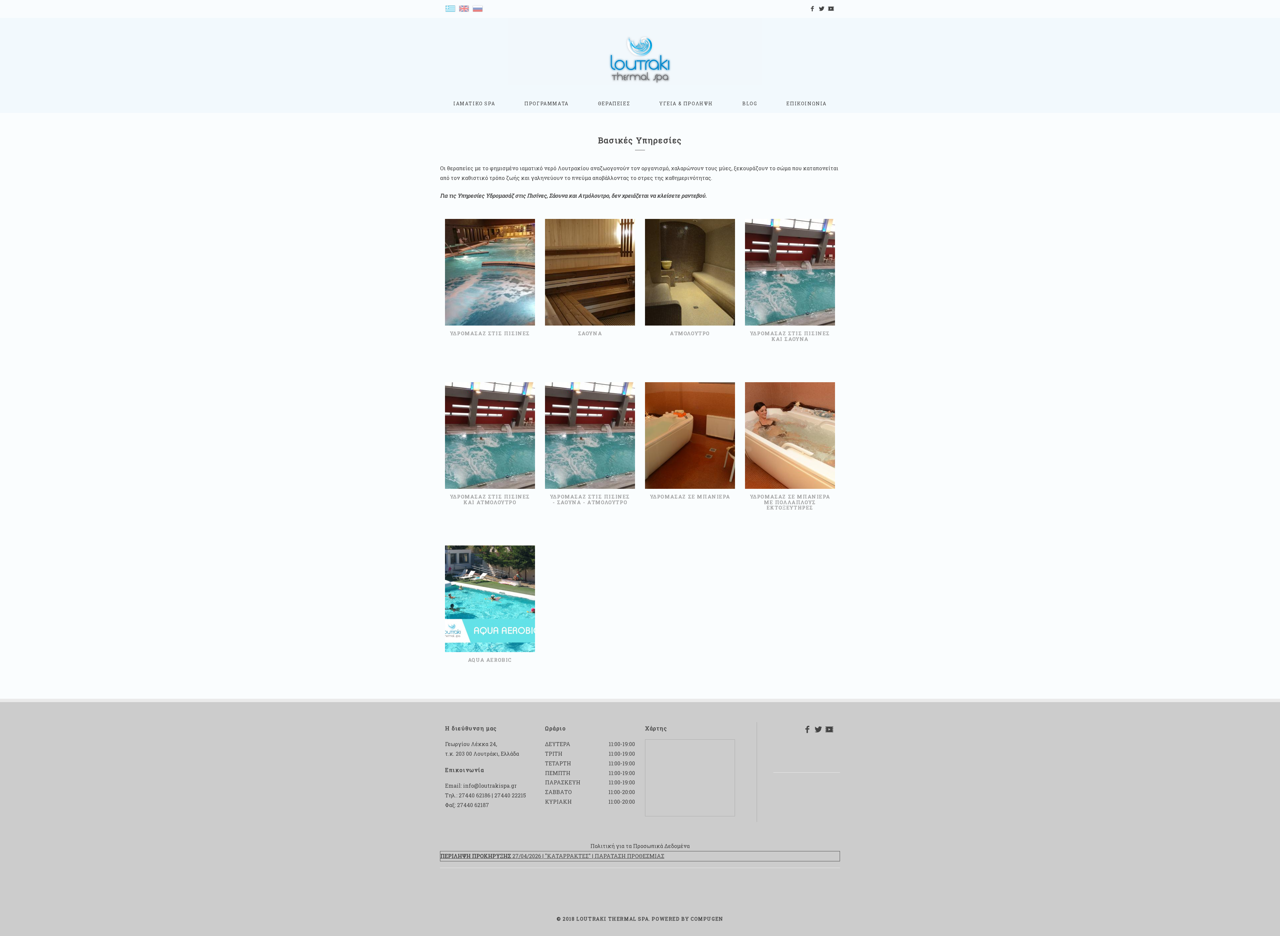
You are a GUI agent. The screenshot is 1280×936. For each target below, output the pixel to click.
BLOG (749, 103)
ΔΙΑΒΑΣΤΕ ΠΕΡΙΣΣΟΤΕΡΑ (487, 285)
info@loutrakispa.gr (490, 785)
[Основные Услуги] (477, 7)
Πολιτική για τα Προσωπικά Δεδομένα (640, 845)
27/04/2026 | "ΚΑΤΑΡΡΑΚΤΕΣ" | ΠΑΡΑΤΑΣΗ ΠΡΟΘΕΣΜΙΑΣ (552, 855)
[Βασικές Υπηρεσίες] (450, 7)
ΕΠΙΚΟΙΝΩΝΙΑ (806, 103)
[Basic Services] (464, 7)
